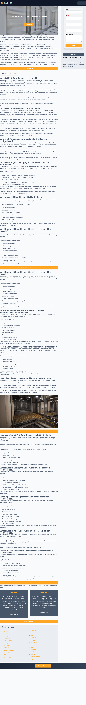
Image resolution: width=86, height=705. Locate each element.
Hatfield (6, 655)
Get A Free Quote (29, 621)
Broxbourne (34, 642)
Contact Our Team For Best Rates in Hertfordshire (29, 431)
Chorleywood (7, 643)
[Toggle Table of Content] (14, 74)
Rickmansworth (8, 638)
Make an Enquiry (43, 666)
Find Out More (29, 583)
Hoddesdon (34, 645)
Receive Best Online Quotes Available (29, 268)
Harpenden (33, 630)
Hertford (33, 640)
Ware (32, 647)
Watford (6, 631)
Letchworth (33, 654)
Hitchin (32, 652)
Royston (33, 659)
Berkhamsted (7, 657)
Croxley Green (7, 636)
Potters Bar (7, 652)
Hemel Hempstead (9, 650)
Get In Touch (73, 54)
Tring (32, 635)
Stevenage (33, 649)
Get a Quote (29, 24)
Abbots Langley (8, 640)
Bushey (6, 633)
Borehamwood (7, 645)
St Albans (6, 647)
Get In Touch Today (29, 68)
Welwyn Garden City (36, 633)
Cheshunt (33, 637)
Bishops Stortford (35, 656)
